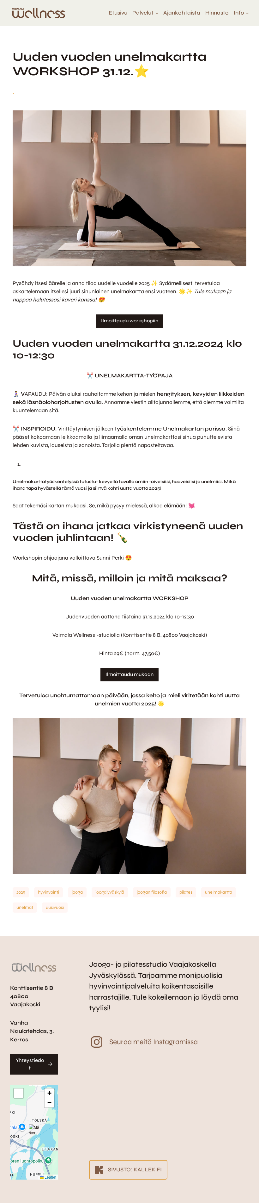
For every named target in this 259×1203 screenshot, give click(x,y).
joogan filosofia (152, 892)
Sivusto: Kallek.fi (135, 1169)
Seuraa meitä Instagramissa (153, 1042)
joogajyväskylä (109, 892)
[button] (34, 1132)
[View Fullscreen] (18, 1093)
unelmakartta (218, 892)
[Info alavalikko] (247, 13)
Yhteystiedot (30, 1064)
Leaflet (50, 1177)
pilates (185, 892)
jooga (77, 892)
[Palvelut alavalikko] (156, 13)
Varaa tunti (229, 1192)
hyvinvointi (48, 892)
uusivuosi (55, 907)
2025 (20, 892)
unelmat (24, 907)
